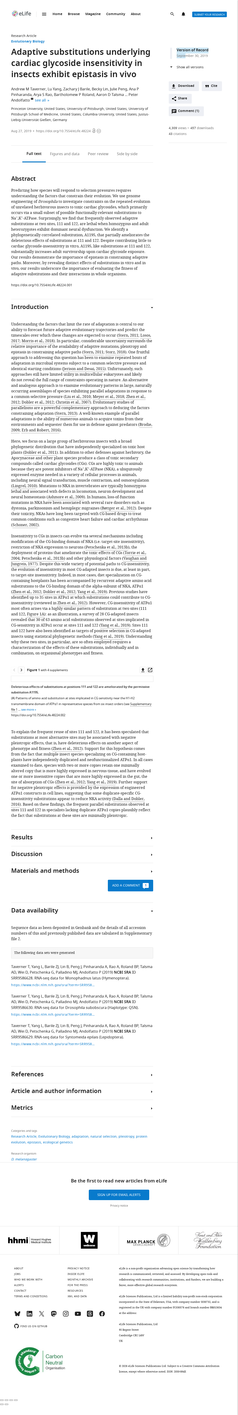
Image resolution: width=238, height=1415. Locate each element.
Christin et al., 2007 (73, 402)
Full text (34, 154)
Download (186, 86)
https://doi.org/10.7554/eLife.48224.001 (41, 285)
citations (178, 133)
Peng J (76, 967)
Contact (20, 1291)
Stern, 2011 (128, 335)
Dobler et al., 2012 (38, 402)
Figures (64, 154)
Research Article (23, 35)
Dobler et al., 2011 (40, 452)
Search (172, 14)
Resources (75, 1291)
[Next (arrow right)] (6, 1404)
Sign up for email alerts (119, 1194)
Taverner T (20, 967)
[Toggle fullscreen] (11, 1400)
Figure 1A (35, 614)
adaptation (80, 1136)
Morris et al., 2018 (37, 341)
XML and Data (77, 1296)
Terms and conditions (30, 1296)
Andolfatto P (90, 972)
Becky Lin (100, 89)
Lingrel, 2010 (24, 486)
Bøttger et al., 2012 (118, 508)
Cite (214, 86)
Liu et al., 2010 (78, 397)
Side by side (127, 154)
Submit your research (209, 14)
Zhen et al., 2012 (27, 592)
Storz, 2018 (115, 352)
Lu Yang (54, 89)
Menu (44, 14)
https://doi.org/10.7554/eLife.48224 (63, 131)
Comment (188, 112)
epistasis (34, 1142)
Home (57, 14)
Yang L (37, 967)
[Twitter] (41, 1316)
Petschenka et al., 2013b (107, 547)
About (136, 14)
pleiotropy (126, 1136)
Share (182, 98)
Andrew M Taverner (28, 89)
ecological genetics (58, 1142)
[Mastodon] (53, 1316)
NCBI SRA (122, 973)
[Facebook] (102, 1316)
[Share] (6, 1400)
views (178, 128)
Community (115, 14)
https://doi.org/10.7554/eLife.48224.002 (38, 715)
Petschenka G (42, 972)
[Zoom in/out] (16, 1400)
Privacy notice (119, 1206)
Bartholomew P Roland (74, 95)
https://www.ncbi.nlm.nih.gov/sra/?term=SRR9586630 (53, 1014)
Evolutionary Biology (28, 41)
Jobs (17, 1274)
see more (27, 709)
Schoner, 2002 (25, 525)
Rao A (114, 967)
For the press (78, 1285)
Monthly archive (80, 1279)
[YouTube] (78, 1316)
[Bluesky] (17, 1316)
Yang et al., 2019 (91, 592)
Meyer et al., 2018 (108, 397)
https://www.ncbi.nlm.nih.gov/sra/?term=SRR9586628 (53, 985)
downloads (202, 128)
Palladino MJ (66, 972)
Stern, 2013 (66, 413)
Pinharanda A (95, 967)
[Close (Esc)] (2, 1400)
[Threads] (90, 1316)
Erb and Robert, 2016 (40, 430)
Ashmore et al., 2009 (66, 497)
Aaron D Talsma (110, 95)
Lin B (64, 967)
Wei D (23, 972)
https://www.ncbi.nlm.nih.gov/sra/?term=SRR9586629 (53, 1044)
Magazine (93, 14)
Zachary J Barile (76, 89)
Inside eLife (76, 1274)
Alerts (184, 14)
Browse (74, 14)
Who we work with (28, 1279)
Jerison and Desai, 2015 (83, 369)
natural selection (103, 1136)
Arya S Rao (42, 95)
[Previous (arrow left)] (2, 1404)
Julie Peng (118, 89)
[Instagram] (66, 1316)
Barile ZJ (52, 967)
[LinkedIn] (29, 1316)
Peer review (98, 154)
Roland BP (129, 967)
